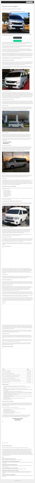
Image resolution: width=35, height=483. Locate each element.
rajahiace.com (23, 11)
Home (3, 4)
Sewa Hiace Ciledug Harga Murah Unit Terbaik (11, 8)
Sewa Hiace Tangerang (12, 57)
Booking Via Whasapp (17, 40)
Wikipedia (8, 455)
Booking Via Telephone (17, 37)
